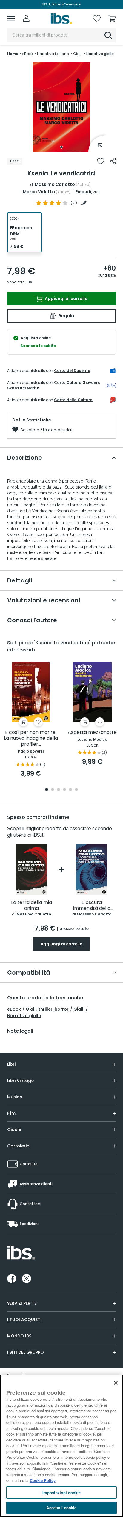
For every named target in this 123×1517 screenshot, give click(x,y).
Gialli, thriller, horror (47, 1009)
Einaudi (83, 192)
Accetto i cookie (61, 1507)
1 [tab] (61, 147)
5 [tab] (70, 790)
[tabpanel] (61, 107)
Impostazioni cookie (61, 1492)
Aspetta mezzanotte (92, 732)
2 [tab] (52, 790)
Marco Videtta (39, 192)
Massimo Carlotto (55, 184)
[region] (61, 1446)
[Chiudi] (115, 1382)
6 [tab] (76, 790)
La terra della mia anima (31, 905)
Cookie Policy (43, 1480)
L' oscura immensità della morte (91, 905)
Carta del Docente (72, 370)
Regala (66, 316)
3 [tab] (58, 790)
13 (74, 202)
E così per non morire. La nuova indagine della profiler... (31, 738)
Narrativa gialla (24, 1016)
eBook (14, 1009)
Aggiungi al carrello (66, 298)
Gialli (78, 1009)
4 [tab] (64, 790)
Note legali (20, 1031)
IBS (29, 282)
